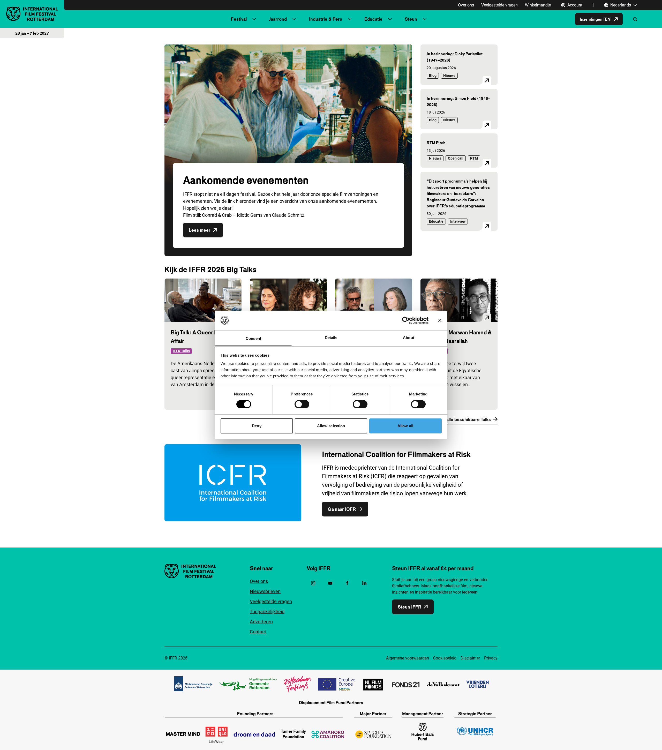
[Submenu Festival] (254, 19)
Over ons (466, 5)
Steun (411, 19)
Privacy (491, 658)
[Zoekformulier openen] (635, 19)
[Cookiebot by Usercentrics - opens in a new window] (405, 320)
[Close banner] (440, 320)
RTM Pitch (436, 142)
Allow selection (331, 426)
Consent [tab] (253, 338)
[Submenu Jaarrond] (294, 19)
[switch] (302, 404)
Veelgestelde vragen (499, 5)
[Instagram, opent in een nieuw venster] (313, 583)
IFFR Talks (181, 351)
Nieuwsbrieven (265, 591)
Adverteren (261, 621)
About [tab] (408, 337)
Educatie (373, 19)
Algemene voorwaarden (407, 658)
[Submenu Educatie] (389, 19)
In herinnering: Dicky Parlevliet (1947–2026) (455, 56)
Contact (258, 631)
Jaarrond (278, 19)
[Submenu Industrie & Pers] (349, 19)
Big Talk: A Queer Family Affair (200, 336)
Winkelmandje (538, 5)
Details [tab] (331, 337)
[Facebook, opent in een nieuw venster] (347, 583)
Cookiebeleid (444, 658)
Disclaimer (470, 658)
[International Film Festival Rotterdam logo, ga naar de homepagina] (32, 14)
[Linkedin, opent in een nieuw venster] (364, 583)
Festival (239, 19)
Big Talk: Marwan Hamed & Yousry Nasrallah (459, 336)
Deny (256, 426)
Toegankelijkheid (267, 611)
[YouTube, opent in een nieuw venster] (330, 583)
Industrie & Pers (325, 19)
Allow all (405, 426)
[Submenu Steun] (424, 19)
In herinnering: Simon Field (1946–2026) (458, 101)
